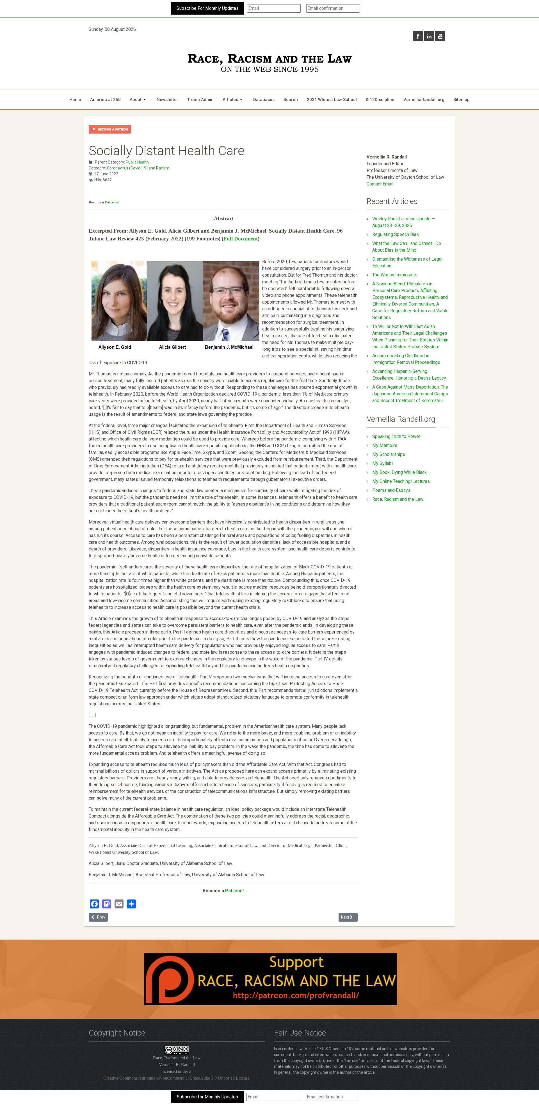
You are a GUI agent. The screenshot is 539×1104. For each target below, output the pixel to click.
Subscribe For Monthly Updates (208, 8)
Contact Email (380, 184)
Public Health (137, 162)
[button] (138, 99)
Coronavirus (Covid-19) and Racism (138, 168)
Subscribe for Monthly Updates (207, 1097)
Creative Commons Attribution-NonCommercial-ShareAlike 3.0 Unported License (176, 1078)
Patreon (111, 202)
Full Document (240, 239)
